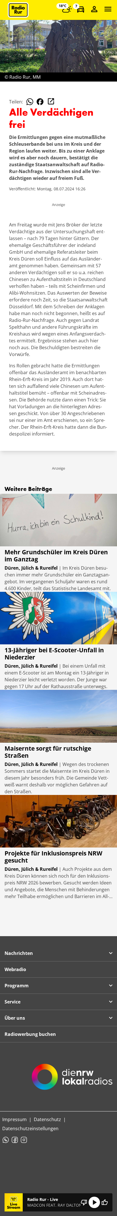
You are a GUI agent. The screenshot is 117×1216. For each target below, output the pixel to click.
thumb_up (104, 1202)
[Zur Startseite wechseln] (18, 10)
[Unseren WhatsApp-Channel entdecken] (5, 1139)
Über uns (15, 1018)
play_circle (94, 1202)
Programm (17, 985)
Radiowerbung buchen (30, 1034)
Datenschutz (47, 1119)
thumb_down (84, 1202)
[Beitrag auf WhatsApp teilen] (29, 101)
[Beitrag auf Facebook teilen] (40, 101)
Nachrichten (19, 953)
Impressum (14, 1119)
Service (12, 1002)
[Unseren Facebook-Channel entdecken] (14, 1139)
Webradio (15, 969)
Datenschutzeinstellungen (30, 1128)
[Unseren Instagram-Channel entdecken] (23, 1139)
